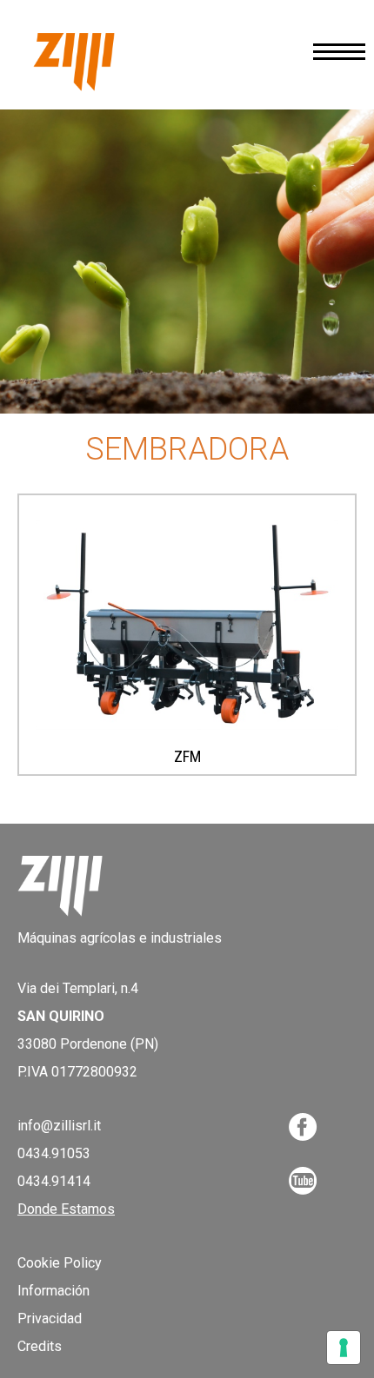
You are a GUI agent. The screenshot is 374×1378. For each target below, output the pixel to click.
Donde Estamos (66, 1209)
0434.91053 (53, 1153)
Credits (39, 1346)
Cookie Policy (59, 1263)
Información (53, 1290)
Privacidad (49, 1318)
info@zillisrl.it (59, 1125)
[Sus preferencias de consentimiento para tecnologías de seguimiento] (343, 1347)
